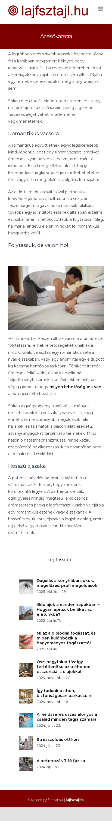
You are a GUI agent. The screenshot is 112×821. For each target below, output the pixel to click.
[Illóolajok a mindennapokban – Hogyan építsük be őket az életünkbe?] (26, 608)
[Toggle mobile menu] (101, 9)
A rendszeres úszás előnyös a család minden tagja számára (67, 717)
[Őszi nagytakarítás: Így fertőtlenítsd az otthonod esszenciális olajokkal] (26, 666)
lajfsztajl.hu (75, 800)
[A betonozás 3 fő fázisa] (26, 760)
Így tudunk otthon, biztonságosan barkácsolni (64, 693)
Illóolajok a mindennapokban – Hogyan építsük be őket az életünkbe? (68, 609)
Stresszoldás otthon (58, 739)
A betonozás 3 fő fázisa (61, 760)
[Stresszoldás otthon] (26, 739)
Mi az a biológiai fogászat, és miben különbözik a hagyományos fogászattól (66, 638)
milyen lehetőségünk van (75, 386)
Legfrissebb (60, 559)
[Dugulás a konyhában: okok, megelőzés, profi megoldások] (26, 582)
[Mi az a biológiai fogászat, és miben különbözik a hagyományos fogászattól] (26, 637)
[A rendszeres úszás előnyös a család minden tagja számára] (26, 716)
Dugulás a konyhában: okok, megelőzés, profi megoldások (67, 583)
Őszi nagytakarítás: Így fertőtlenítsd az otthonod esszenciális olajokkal (64, 666)
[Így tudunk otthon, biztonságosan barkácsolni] (26, 692)
